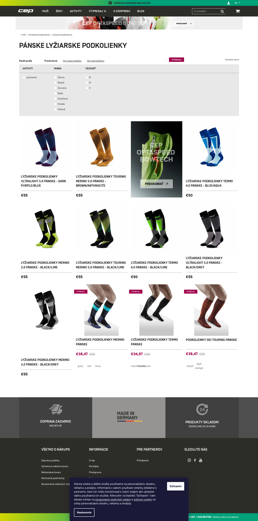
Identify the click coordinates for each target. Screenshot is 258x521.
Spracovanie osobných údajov (57, 484)
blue (98, 366)
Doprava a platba (50, 460)
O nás (92, 460)
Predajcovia (95, 472)
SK (236, 3)
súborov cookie (143, 499)
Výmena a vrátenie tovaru (54, 466)
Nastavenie (84, 512)
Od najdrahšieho (95, 61)
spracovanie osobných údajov (113, 499)
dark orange (199, 366)
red (89, 366)
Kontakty (94, 466)
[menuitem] (45, 11)
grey (80, 366)
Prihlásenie (143, 460)
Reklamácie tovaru (51, 472)
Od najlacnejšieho (72, 61)
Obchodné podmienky (53, 478)
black (190, 366)
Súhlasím (176, 486)
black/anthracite (135, 366)
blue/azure (144, 366)
